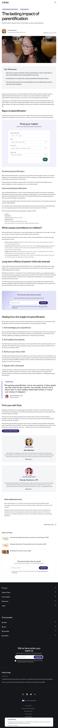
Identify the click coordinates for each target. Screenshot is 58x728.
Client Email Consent (42, 306)
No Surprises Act (28, 711)
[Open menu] (55, 2)
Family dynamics (24, 9)
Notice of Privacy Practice (28, 708)
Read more (28, 459)
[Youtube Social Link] (31, 694)
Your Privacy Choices (31, 700)
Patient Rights (28, 716)
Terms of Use (28, 714)
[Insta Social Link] (23, 694)
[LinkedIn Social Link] (27, 694)
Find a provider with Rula (10, 431)
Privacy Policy (14, 307)
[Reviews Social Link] (35, 694)
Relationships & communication (10, 9)
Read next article (49, 524)
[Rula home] (5, 2)
